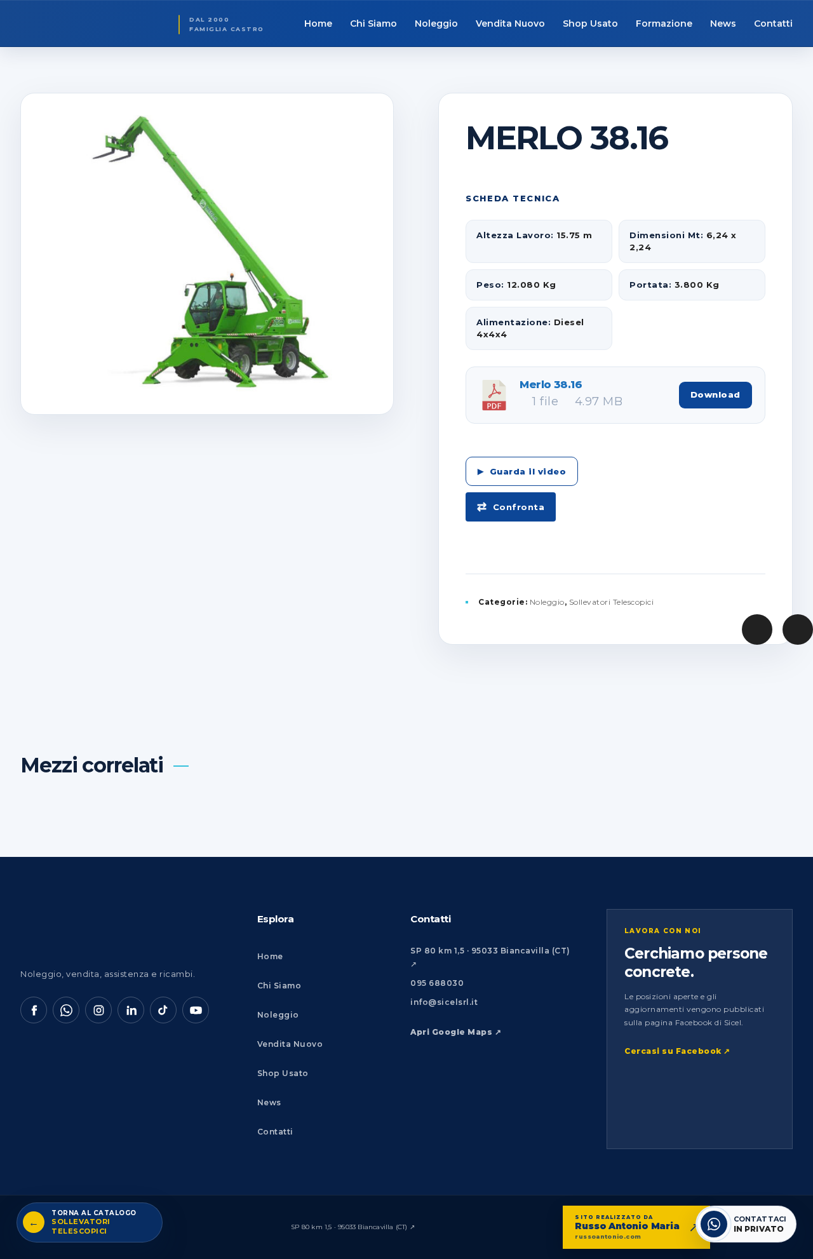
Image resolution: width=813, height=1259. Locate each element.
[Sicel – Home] (99, 929)
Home (270, 956)
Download (715, 394)
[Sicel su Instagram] (98, 1010)
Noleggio (547, 602)
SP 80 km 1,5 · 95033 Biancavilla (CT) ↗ (353, 1227)
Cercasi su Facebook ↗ (677, 1051)
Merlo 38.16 (551, 385)
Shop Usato (283, 1073)
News (269, 1102)
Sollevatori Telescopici (611, 602)
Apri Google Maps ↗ (455, 1032)
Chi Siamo (279, 985)
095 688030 (437, 983)
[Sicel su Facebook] (33, 1010)
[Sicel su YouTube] (195, 1010)
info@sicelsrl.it (444, 1002)
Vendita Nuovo (290, 1044)
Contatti (275, 1131)
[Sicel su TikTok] (163, 1010)
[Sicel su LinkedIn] (131, 1010)
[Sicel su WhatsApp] (66, 1010)
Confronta (519, 507)
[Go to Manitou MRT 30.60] (757, 629)
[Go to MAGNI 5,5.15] (798, 629)
